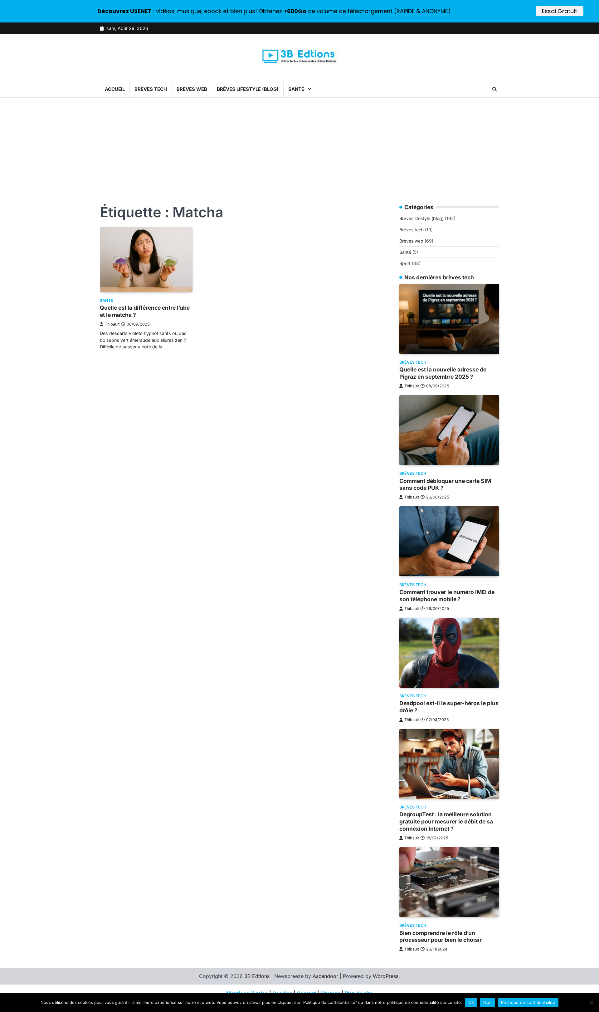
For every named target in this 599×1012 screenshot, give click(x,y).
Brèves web (192, 89)
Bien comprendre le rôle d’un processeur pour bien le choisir (440, 936)
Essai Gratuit (559, 11)
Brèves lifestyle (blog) (248, 89)
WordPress (385, 976)
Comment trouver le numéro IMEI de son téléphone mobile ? (446, 595)
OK (471, 1002)
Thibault (112, 324)
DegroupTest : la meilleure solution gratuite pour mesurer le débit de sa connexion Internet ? (446, 821)
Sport (405, 263)
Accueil (115, 89)
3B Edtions (257, 976)
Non (487, 1002)
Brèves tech (150, 89)
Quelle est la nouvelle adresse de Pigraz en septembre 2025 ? (442, 373)
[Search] (494, 89)
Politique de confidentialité (528, 1002)
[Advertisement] (299, 144)
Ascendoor (325, 976)
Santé (296, 89)
